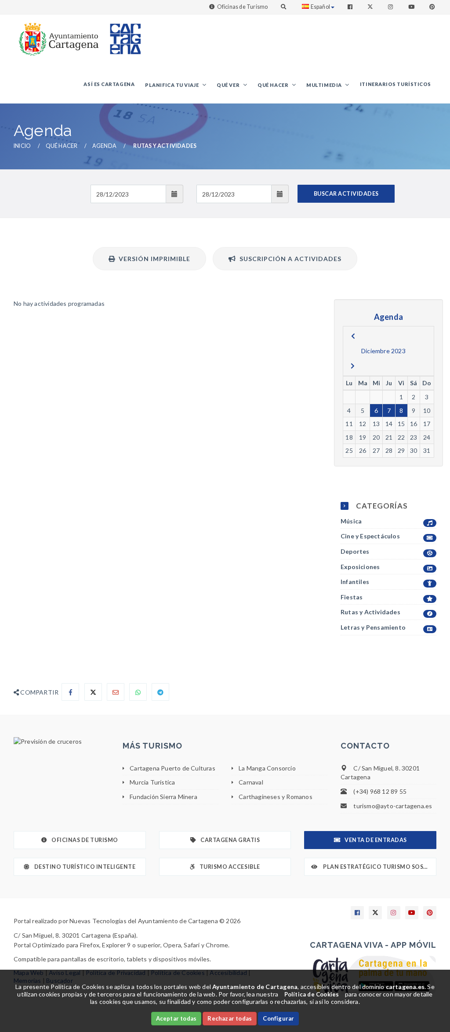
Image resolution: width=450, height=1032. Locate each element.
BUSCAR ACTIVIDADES (346, 193)
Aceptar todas (176, 1018)
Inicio (22, 146)
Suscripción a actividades (288, 258)
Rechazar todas (229, 1018)
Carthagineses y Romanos (275, 796)
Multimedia (324, 85)
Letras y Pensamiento (373, 627)
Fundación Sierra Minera (163, 796)
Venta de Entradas (376, 840)
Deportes (355, 551)
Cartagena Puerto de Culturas (172, 768)
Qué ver (228, 85)
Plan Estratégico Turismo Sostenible (379, 867)
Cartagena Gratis (230, 840)
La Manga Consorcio (267, 768)
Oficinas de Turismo (242, 7)
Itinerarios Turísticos (395, 84)
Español (320, 7)
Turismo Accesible (230, 867)
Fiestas (352, 597)
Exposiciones (360, 566)
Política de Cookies (311, 994)
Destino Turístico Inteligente (85, 867)
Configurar (278, 1018)
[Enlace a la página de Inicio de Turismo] (122, 35)
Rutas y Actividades (370, 612)
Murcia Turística (152, 782)
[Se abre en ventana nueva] (61, 741)
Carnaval (251, 782)
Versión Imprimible (152, 258)
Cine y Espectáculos (370, 536)
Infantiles (355, 581)
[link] (57, 35)
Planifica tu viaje (172, 85)
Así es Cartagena (108, 84)
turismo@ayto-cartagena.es (392, 806)
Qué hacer (274, 85)
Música (351, 521)
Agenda (104, 146)
